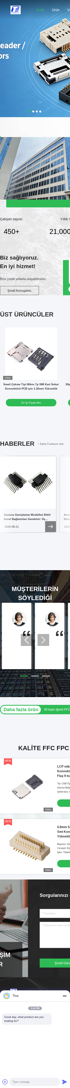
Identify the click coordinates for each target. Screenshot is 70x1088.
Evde (40, 10)
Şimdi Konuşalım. (19, 290)
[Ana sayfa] (15, 9)
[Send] (64, 1081)
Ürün (56, 10)
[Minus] (64, 995)
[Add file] (5, 1081)
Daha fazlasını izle (52, 443)
